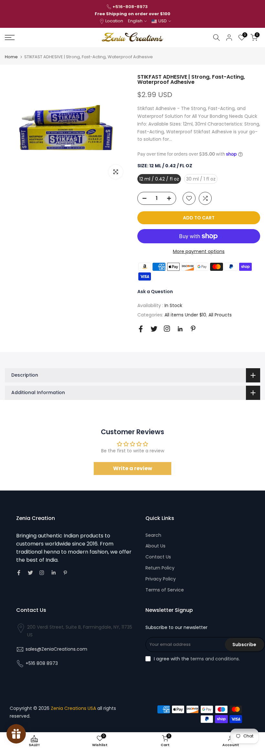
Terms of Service (164, 590)
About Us (155, 546)
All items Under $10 (185, 315)
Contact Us (158, 557)
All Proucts (220, 315)
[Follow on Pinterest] (193, 328)
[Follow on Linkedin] (180, 329)
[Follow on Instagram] (167, 328)
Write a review (132, 468)
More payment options (199, 251)
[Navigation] (44, 37)
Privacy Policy (160, 579)
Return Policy (160, 568)
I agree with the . (197, 659)
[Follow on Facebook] (140, 328)
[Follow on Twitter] (154, 328)
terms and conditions (214, 659)
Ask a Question (155, 291)
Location (114, 21)
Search (153, 535)
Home (11, 57)
